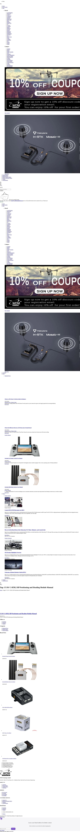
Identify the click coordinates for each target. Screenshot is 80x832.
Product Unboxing (8, 538)
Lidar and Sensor (10, 62)
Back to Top (2, 816)
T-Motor (8, 236)
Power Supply (9, 61)
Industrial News (8, 375)
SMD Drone (9, 36)
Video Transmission (10, 55)
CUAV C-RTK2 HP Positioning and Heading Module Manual (18, 613)
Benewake (9, 13)
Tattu (8, 37)
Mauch (8, 27)
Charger (8, 64)
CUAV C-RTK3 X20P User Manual (7, 707)
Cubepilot (9, 16)
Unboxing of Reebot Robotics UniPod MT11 (15, 572)
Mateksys (9, 28)
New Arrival (7, 113)
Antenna (8, 48)
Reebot (8, 30)
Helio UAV (9, 23)
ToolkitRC (9, 40)
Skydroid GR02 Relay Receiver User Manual (14, 487)
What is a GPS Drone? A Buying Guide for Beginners (15, 399)
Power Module (10, 60)
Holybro (8, 17)
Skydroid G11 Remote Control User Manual (13, 458)
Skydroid (8, 34)
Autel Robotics (10, 12)
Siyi (7, 35)
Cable (8, 63)
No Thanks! (2, 830)
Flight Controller (10, 51)
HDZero (8, 22)
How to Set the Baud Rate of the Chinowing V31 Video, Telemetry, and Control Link (25, 529)
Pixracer (8, 29)
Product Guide (13, 402)
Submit (13, 828)
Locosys (8, 25)
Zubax (8, 44)
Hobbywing (9, 19)
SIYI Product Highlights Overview (13, 552)
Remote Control (10, 56)
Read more (7, 404)
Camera (8, 58)
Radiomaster (9, 33)
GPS (8, 53)
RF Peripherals (10, 65)
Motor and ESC (10, 57)
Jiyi (7, 24)
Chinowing (9, 15)
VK (7, 41)
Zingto (8, 43)
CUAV (8, 14)
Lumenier (9, 26)
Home (1, 590)
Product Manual (8, 435)
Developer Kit (9, 66)
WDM (8, 42)
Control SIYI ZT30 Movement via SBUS (14, 510)
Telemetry (9, 54)
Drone (8, 50)
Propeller (8, 59)
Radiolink (9, 32)
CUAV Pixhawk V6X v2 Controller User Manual (9, 758)
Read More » (7, 515)
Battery (8, 49)
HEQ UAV (9, 20)
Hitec (8, 21)
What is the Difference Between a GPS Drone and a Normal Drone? (18, 427)
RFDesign (9, 31)
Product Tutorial (8, 495)
